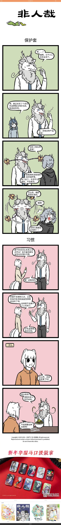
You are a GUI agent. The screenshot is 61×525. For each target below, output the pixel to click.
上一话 (15, 500)
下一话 (45, 500)
